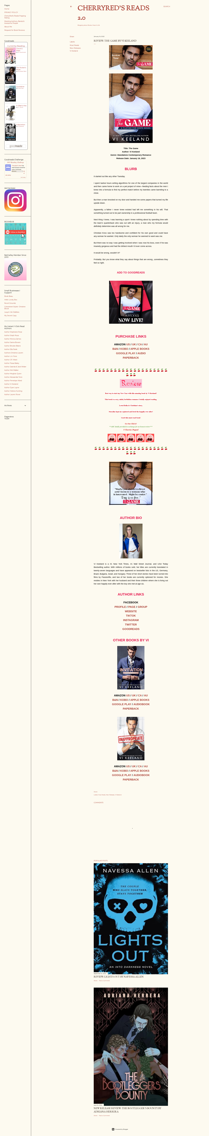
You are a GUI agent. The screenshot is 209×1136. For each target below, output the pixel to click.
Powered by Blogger (121, 1129)
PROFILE (120, 606)
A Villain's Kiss (21, 106)
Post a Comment (104, 980)
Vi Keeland (74, 51)
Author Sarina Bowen (12, 342)
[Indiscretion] (10, 140)
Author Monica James (12, 339)
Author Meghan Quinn (12, 374)
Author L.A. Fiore (10, 356)
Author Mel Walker (11, 370)
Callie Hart (21, 88)
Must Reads (74, 45)
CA (140, 344)
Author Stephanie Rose (13, 332)
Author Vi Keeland (11, 384)
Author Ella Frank (10, 349)
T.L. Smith (20, 107)
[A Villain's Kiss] (10, 120)
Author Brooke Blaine (12, 346)
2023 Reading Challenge (15, 162)
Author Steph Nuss (11, 335)
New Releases (75, 48)
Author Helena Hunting (13, 391)
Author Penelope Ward (13, 381)
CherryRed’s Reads (17, 165)
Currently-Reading (16, 46)
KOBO (124, 348)
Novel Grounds (10, 303)
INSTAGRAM (131, 620)
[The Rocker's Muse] (10, 83)
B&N (115, 348)
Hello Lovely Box (10, 300)
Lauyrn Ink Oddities (11, 312)
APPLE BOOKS (139, 348)
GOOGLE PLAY (125, 353)
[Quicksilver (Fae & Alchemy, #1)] (10, 101)
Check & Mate (19, 50)
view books (23, 177)
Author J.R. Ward (10, 360)
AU (146, 344)
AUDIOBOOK (141, 704)
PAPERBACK (131, 357)
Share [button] (72, 37)
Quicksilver (20, 87)
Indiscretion (20, 125)
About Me (8, 27)
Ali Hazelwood (22, 52)
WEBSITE (131, 611)
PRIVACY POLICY (11, 12)
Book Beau (8, 296)
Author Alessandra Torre (13, 377)
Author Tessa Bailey (11, 363)
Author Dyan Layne (11, 388)
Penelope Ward (22, 71)
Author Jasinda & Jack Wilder (15, 367)
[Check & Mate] (10, 63)
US (128, 344)
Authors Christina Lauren (13, 353)
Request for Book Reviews (14, 30)
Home (6, 9)
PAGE (131, 606)
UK (134, 344)
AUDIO (141, 353)
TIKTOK (131, 615)
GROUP (142, 606)
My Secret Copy (10, 316)
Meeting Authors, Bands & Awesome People (14, 22)
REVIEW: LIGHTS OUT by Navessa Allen (119, 976)
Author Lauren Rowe (12, 394)
